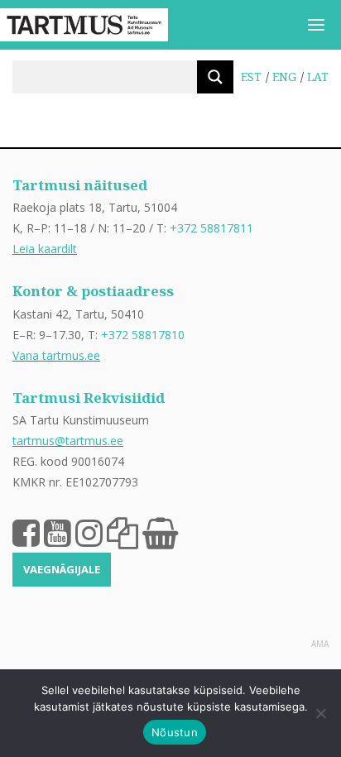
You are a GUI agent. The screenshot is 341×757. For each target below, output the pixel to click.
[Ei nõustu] (320, 713)
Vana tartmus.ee (56, 355)
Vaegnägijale (61, 569)
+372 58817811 (211, 228)
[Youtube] (57, 531)
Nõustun (174, 732)
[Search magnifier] (215, 76)
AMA (320, 643)
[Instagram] (89, 531)
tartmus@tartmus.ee (67, 440)
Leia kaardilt (44, 248)
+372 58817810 (143, 335)
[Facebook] (26, 531)
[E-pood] (160, 531)
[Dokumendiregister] (122, 531)
